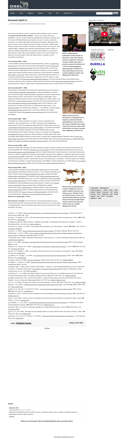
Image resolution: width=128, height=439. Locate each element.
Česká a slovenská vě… (96, 190)
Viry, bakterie (109, 196)
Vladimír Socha (23, 323)
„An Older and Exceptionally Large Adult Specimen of (54, 316)
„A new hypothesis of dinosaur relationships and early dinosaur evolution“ (55, 289)
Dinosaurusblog (20, 196)
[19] (45, 180)
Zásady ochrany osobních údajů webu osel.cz (64, 437)
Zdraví (99, 198)
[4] (24, 105)
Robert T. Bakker (12, 74)
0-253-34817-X (33, 271)
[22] (45, 189)
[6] (15, 114)
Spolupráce (30, 13)
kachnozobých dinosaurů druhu (30, 79)
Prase (99, 194)
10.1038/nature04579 (21, 257)
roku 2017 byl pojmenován (45, 163)
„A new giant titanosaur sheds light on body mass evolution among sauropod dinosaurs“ (47, 302)
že (63, 138)
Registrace (40, 13)
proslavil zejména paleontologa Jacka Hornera (65, 81)
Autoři (21, 13)
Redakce (12, 13)
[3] (33, 101)
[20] (32, 185)
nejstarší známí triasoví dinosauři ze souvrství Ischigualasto (24, 103)
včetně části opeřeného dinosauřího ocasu (49, 176)
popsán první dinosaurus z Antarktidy (16, 156)
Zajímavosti (93, 198)
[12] (82, 152)
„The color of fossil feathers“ (33, 260)
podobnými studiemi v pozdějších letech (17, 176)
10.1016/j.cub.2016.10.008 (17, 287)
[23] (9, 307)
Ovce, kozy (93, 194)
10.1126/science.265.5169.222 (17, 249)
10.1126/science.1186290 (80, 282)
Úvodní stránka (94, 188)
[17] (27, 176)
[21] (48, 187)
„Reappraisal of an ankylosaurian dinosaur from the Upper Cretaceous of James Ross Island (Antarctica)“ (54, 262)
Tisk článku (46, 328)
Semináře (93, 196)
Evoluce (111, 190)
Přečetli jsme (105, 194)
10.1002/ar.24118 (19, 318)
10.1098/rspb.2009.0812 (70, 275)
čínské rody (28, 174)
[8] (29, 134)
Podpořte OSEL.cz (68, 13)
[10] (66, 141)
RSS (57, 13)
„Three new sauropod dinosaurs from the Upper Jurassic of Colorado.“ (38, 231)
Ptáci (111, 194)
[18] (30, 178)
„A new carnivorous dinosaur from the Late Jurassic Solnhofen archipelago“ (50, 255)
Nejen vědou (105, 192)
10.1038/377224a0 (21, 253)
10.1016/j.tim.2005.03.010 (35, 224)
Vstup (49, 13)
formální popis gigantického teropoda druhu (26, 141)
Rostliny (116, 194)
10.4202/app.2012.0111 (13, 296)
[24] (9, 311)
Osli (111, 192)
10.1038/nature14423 (24, 300)
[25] (51, 194)
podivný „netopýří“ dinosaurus (25, 187)
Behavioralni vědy (104, 188)
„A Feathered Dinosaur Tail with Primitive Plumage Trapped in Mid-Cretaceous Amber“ (43, 284)
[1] (46, 70)
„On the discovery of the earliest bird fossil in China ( (33, 242)
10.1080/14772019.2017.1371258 (57, 280)
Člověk (105, 190)
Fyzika (116, 190)
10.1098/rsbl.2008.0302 (67, 260)
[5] (44, 110)
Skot (98, 196)
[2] (46, 81)
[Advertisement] (86, 4)
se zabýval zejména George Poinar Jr (24, 101)
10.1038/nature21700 (28, 291)
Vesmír (102, 196)
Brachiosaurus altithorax (13, 107)
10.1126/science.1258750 (13, 309)
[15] (50, 161)
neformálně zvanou (54, 63)
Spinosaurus (24, 192)
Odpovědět (11, 416)
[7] (19, 130)
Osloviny (116, 192)
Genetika (93, 192)
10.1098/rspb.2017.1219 (48, 305)
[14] (84, 158)
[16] (64, 163)
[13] (63, 156)
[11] (49, 150)
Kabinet (99, 192)
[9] (11, 141)
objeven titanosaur (26, 112)
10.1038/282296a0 (21, 219)
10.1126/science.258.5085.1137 (15, 228)
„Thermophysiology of (37, 246)
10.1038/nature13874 (26, 313)
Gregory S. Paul (20, 74)
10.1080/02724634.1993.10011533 (16, 240)
